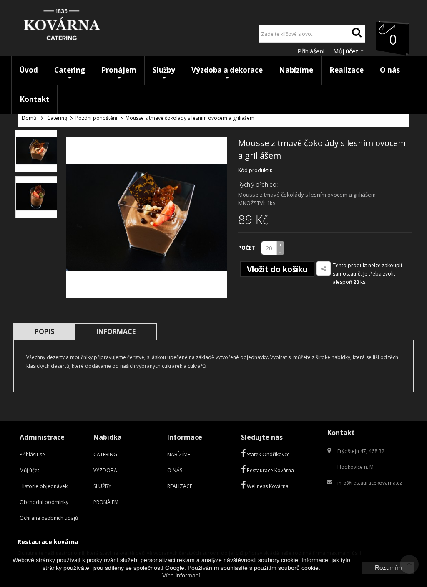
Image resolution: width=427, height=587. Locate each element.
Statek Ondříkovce (268, 454)
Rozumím (388, 567)
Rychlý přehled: (258, 184)
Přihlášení (311, 51)
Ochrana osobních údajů (49, 517)
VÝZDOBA (105, 470)
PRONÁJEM (105, 502)
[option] (36, 151)
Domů (29, 117)
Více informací (181, 575)
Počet (246, 247)
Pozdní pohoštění (96, 117)
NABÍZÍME (178, 454)
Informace (116, 331)
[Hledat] (356, 33)
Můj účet (29, 470)
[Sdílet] (323, 268)
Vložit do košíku (277, 269)
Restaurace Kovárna (270, 470)
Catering (57, 117)
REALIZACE (179, 486)
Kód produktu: (255, 170)
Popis (44, 331)
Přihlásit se (32, 454)
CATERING (105, 454)
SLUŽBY (102, 486)
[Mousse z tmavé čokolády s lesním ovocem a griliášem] (36, 151)
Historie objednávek (44, 486)
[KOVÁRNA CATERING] (61, 26)
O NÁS (174, 470)
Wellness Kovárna (267, 486)
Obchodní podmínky (44, 502)
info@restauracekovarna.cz (369, 482)
